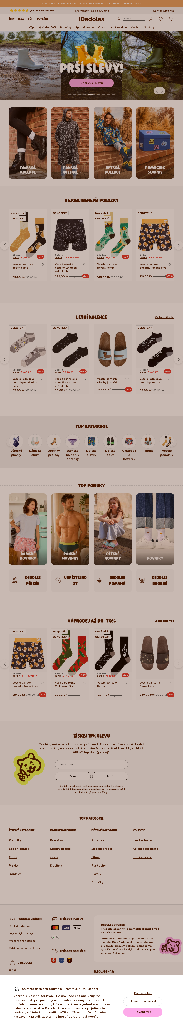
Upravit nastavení (143, 1001)
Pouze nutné (143, 993)
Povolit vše (143, 1012)
